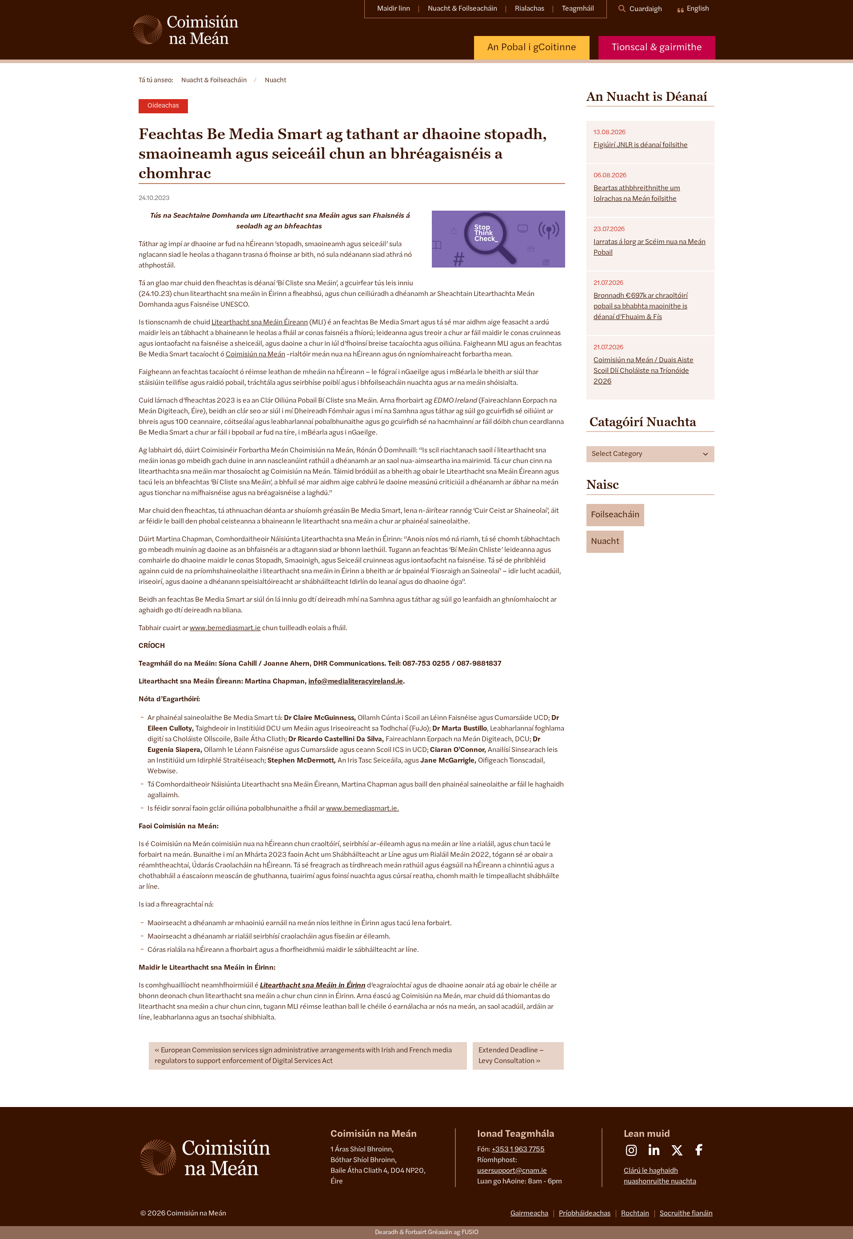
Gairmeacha (529, 1213)
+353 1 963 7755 (518, 1149)
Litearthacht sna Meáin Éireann (259, 322)
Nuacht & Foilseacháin (462, 8)
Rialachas (529, 8)
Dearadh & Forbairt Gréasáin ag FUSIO (426, 1232)
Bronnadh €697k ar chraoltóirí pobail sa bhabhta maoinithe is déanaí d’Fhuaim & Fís (641, 306)
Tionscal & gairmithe (657, 48)
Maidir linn (393, 8)
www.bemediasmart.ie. (362, 808)
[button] (615, 515)
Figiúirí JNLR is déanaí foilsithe (641, 145)
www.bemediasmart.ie (225, 628)
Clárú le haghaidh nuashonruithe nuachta (660, 1176)
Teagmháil (578, 8)
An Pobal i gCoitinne (531, 48)
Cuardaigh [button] (645, 9)
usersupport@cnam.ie (512, 1171)
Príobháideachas (584, 1213)
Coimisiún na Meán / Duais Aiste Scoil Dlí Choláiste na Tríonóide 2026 (644, 371)
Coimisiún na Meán (255, 354)
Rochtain (635, 1213)
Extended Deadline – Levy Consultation (511, 1056)
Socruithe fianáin (686, 1213)
